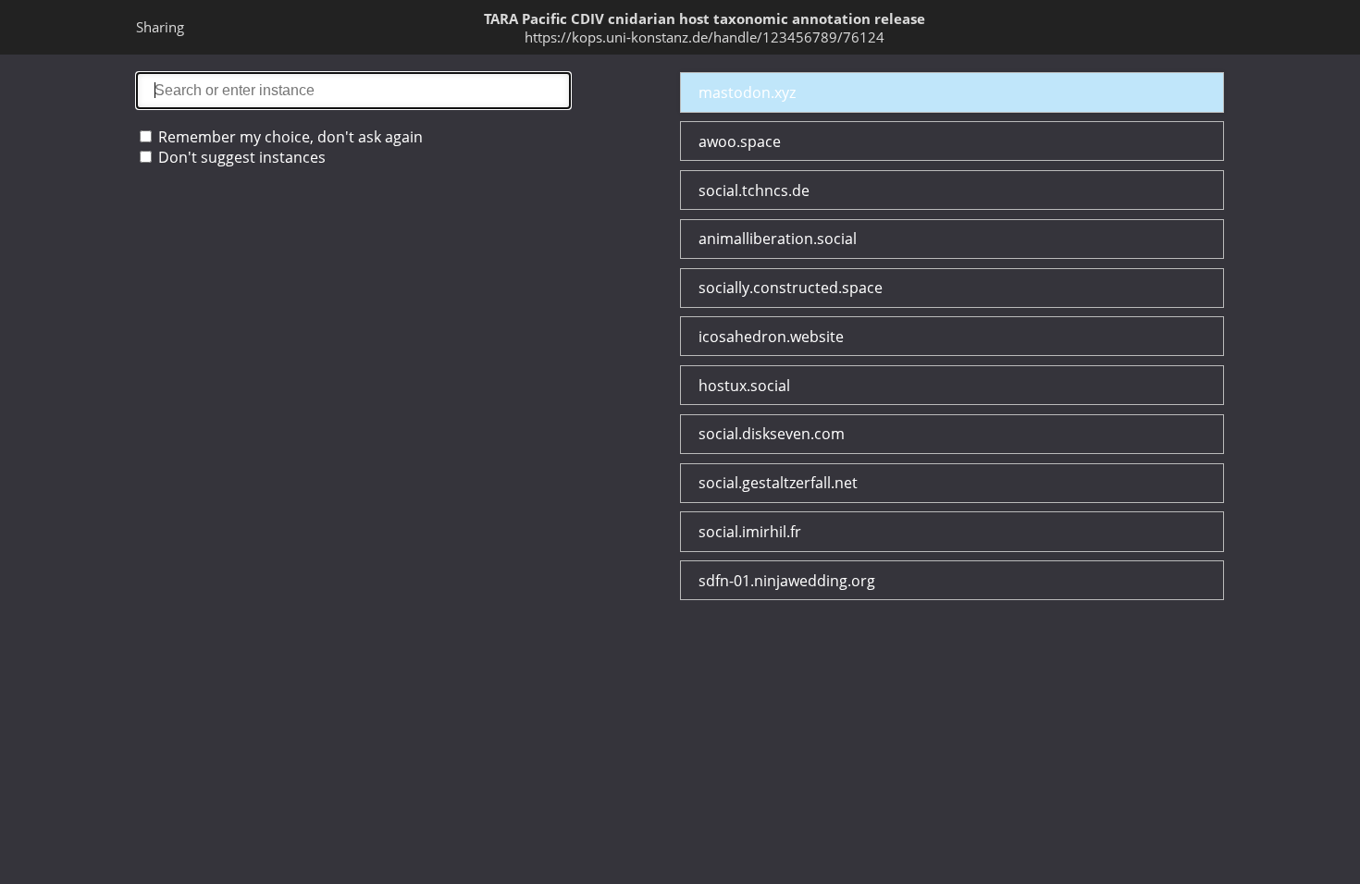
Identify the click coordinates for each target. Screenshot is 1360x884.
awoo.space (740, 141)
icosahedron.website (771, 336)
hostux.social (744, 385)
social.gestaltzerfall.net (778, 483)
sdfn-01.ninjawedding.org (787, 581)
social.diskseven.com (772, 434)
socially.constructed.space (791, 287)
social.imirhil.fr (750, 532)
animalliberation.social (778, 238)
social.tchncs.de (754, 190)
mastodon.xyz (747, 92)
